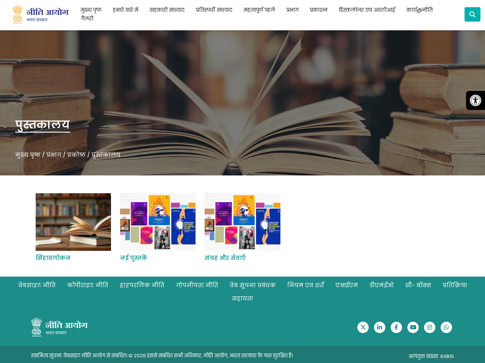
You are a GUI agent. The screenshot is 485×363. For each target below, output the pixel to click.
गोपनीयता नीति (197, 285)
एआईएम (346, 285)
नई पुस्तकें (133, 258)
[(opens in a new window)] (363, 327)
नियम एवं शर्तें (305, 285)
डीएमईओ (381, 285)
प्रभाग (53, 155)
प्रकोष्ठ (76, 155)
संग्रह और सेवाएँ (225, 258)
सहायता (242, 298)
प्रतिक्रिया (455, 285)
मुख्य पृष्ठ (91, 10)
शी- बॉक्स (418, 285)
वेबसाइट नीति (37, 285)
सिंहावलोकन (53, 258)
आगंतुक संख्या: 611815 (431, 356)
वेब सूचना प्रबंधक (253, 285)
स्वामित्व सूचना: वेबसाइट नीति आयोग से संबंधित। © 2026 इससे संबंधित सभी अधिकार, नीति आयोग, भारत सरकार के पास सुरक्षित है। (162, 355)
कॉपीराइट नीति (87, 285)
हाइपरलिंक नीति (142, 285)
